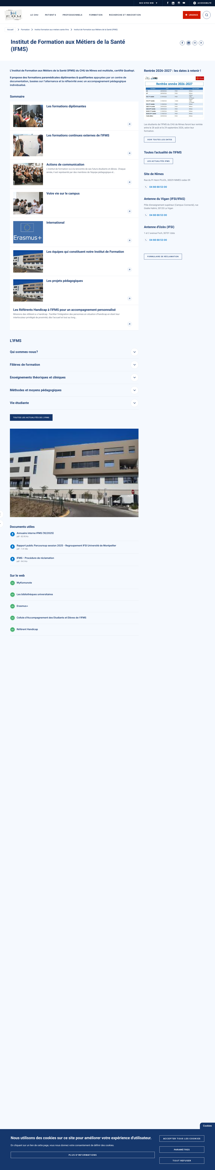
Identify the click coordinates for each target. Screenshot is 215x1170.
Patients (50, 15)
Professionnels (72, 15)
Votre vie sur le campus (63, 193)
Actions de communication (65, 164)
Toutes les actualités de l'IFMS (31, 417)
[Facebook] (182, 43)
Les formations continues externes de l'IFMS (77, 135)
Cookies (207, 1126)
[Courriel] (194, 43)
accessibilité (204, 3)
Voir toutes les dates (159, 139)
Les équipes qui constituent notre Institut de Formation (85, 251)
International (55, 222)
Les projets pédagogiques (64, 280)
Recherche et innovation (125, 15)
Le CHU (34, 15)
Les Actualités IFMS (158, 161)
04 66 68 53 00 (158, 187)
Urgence (193, 15)
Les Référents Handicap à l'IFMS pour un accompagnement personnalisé (64, 309)
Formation (96, 15)
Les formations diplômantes (66, 106)
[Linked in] (188, 43)
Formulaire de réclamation (163, 257)
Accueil (10, 29)
